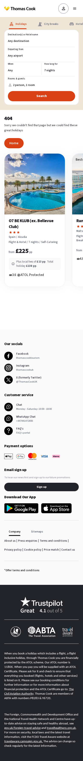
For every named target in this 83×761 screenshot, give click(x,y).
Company (14, 532)
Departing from (16, 49)
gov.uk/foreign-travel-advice (22, 728)
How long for (51, 64)
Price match (51, 550)
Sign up (42, 487)
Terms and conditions (53, 541)
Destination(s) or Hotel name (23, 34)
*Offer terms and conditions (21, 570)
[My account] (63, 8)
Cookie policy (32, 550)
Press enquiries (27, 541)
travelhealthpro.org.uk (61, 728)
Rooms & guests (16, 78)
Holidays (21, 24)
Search (41, 96)
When (10, 64)
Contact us (68, 550)
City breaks (51, 24)
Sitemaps (37, 532)
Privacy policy (12, 550)
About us (10, 541)
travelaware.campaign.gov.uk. (23, 741)
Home (14, 143)
